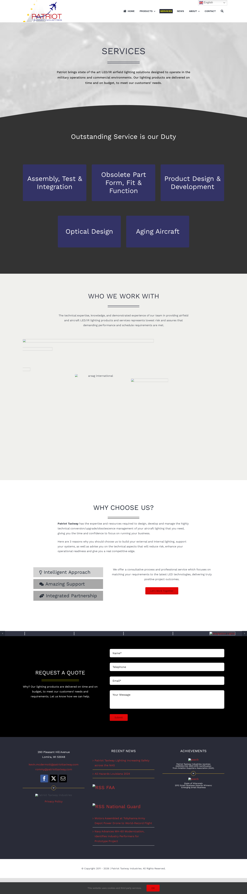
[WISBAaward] (193, 778)
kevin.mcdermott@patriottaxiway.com (53, 764)
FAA (110, 787)
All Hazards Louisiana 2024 (112, 773)
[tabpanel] (162, 585)
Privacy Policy (54, 801)
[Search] (222, 11)
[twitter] (53, 778)
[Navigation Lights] (222, 633)
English (208, 2)
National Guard (123, 806)
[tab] (68, 572)
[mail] (63, 778)
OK (153, 888)
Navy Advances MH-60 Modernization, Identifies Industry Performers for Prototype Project (119, 836)
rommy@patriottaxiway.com (53, 769)
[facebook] (44, 778)
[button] (2, 633)
